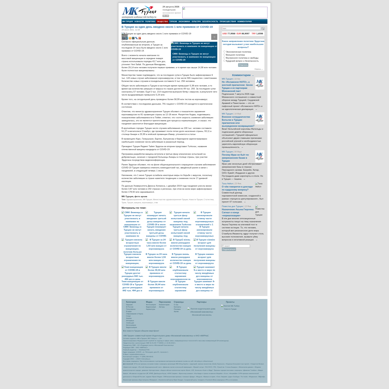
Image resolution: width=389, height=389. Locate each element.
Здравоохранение (134, 200)
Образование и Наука (134, 314)
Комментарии (245, 21)
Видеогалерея (131, 327)
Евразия (129, 305)
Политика (150, 21)
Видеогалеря (151, 307)
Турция (130, 203)
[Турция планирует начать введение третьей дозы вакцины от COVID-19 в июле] (158, 212)
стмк (156, 203)
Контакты (177, 307)
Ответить (243, 65)
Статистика (209, 200)
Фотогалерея (131, 325)
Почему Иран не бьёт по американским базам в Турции (235, 158)
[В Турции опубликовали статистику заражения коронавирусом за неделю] (182, 267)
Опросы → (259, 69)
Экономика (184, 21)
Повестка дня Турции (233, 206)
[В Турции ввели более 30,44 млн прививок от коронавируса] (158, 267)
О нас (176, 305)
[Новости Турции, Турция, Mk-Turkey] (230, 306)
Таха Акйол (227, 183)
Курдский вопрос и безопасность (242, 61)
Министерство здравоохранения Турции (170, 200)
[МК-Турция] (141, 11)
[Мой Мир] (133, 38)
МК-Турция (127, 21)
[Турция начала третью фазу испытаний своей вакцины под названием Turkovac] (182, 212)
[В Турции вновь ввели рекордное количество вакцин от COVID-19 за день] (182, 240)
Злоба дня (130, 323)
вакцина (137, 203)
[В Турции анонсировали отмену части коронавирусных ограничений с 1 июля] (205, 212)
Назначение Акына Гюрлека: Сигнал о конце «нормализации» (238, 212)
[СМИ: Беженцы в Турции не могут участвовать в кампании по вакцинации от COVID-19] (134, 212)
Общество (162, 21)
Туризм (173, 21)
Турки (124, 203)
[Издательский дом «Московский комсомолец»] (201, 309)
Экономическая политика (238, 52)
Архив (176, 311)
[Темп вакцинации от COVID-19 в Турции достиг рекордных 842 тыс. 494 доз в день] (134, 267)
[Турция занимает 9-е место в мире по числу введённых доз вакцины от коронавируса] (205, 267)
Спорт (128, 316)
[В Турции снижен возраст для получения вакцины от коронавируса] (205, 240)
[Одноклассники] (130, 38)
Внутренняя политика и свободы (242, 58)
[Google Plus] (139, 38)
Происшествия (228, 21)
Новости (139, 21)
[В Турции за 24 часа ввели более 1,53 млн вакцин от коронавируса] (158, 240)
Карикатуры (150, 309)
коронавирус (147, 203)
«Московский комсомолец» (181, 336)
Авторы (162, 307)
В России (129, 307)
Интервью (130, 320)
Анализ (129, 318)
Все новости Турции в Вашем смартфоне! (141, 331)
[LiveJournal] (136, 38)
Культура (196, 21)
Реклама (177, 309)
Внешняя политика (235, 55)
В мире (129, 311)
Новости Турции (196, 200)
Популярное (131, 309)
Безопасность (210, 21)
